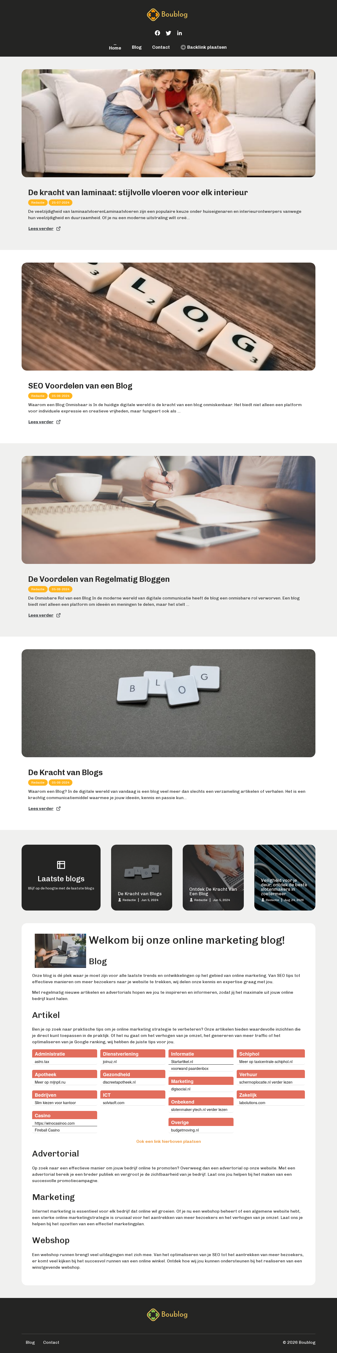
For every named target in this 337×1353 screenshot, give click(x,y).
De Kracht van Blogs (65, 772)
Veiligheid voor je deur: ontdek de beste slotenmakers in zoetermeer (284, 887)
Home (115, 48)
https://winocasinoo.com (55, 1123)
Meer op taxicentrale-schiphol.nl (266, 1061)
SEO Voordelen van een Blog (80, 386)
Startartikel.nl (182, 1061)
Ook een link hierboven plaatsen (168, 1141)
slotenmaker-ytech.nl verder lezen (199, 1109)
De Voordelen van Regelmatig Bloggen (99, 579)
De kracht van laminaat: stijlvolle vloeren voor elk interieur (138, 192)
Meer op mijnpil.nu (50, 1082)
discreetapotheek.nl (119, 1082)
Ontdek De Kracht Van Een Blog (213, 891)
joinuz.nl (110, 1061)
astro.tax (42, 1061)
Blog (137, 47)
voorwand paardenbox (190, 1068)
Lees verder (40, 228)
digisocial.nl (180, 1088)
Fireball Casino (47, 1130)
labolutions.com (252, 1102)
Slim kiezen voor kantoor (55, 1102)
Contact (161, 47)
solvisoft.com (114, 1102)
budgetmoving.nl (185, 1130)
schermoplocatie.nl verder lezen (266, 1082)
